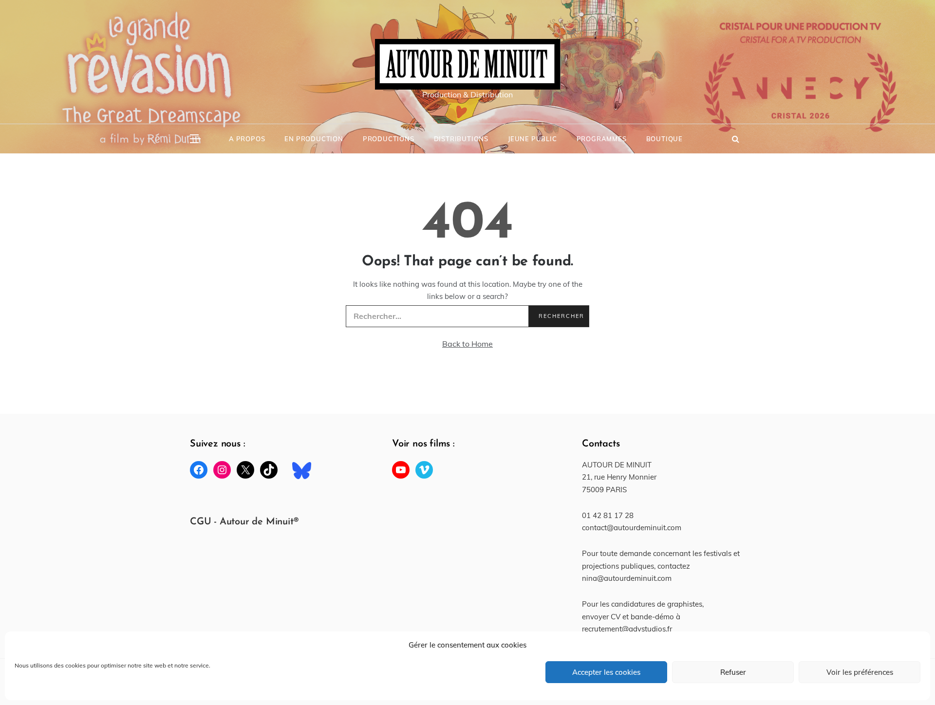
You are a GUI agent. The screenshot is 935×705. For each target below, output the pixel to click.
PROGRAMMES (602, 139)
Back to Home (467, 344)
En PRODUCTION (313, 139)
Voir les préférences (859, 672)
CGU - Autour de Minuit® (244, 522)
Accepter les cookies (606, 672)
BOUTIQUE (664, 139)
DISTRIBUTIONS (461, 139)
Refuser (733, 672)
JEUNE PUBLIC (532, 139)
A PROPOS (247, 139)
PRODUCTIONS (388, 139)
